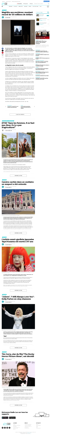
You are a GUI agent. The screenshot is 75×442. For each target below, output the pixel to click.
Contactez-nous (8, 1)
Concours (25, 6)
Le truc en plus (38, 428)
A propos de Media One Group (16, 1)
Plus (40, 6)
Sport (37, 427)
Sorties (30, 6)
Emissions (10, 6)
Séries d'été (21, 6)
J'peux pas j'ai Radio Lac (28, 426)
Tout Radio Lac (27, 428)
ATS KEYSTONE (7, 17)
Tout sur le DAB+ (35, 6)
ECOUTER (20, 3)
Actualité (15, 6)
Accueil (14, 424)
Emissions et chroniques (16, 425)
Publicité (3, 1)
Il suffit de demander (28, 425)
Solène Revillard (8, 130)
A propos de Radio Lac (16, 427)
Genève (37, 424)
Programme (26, 3)
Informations (26, 427)
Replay (31, 3)
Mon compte (47, 1)
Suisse (37, 426)
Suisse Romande (38, 425)
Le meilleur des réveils (28, 424)
